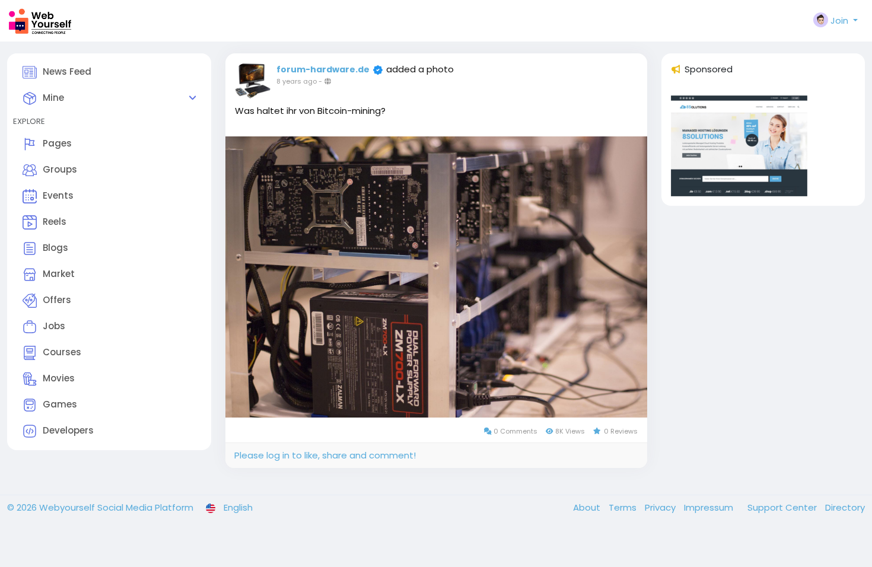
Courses (62, 352)
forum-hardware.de (323, 69)
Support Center (783, 507)
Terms (624, 507)
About (588, 507)
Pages (57, 143)
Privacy (661, 507)
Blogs (55, 247)
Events (58, 195)
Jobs (54, 326)
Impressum (710, 507)
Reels (54, 221)
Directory (845, 507)
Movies (59, 378)
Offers (57, 300)
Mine (53, 97)
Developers (68, 430)
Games (60, 404)
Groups (60, 169)
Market (59, 273)
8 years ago (296, 81)
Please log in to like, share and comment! (325, 455)
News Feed (67, 71)
